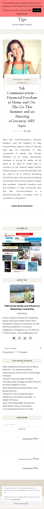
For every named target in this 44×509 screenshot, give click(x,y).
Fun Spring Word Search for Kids (18, 409)
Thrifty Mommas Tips (22, 17)
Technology (22, 83)
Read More (22, 14)
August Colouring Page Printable (18, 379)
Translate (23, 352)
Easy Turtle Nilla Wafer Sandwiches (19, 403)
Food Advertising (27, 438)
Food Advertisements (24, 459)
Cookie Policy (16, 499)
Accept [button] (37, 10)
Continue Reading (22, 206)
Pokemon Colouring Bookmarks (18, 394)
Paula (29, 131)
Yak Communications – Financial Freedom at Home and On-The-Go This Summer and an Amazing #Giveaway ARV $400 (22, 107)
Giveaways (18, 79)
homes (27, 79)
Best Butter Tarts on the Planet (17, 406)
